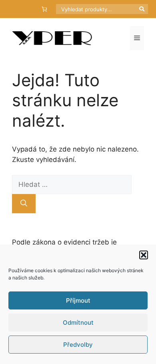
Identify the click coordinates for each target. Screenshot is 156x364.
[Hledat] (24, 203)
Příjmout (78, 300)
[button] (144, 255)
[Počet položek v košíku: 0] (44, 9)
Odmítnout (78, 322)
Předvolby (78, 344)
